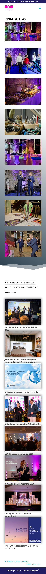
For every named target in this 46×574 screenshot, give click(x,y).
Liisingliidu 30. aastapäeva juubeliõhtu (18, 514)
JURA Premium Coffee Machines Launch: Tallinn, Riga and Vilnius (20, 360)
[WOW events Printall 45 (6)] (23, 226)
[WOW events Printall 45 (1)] (23, 74)
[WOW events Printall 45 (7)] (23, 256)
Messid (8, 287)
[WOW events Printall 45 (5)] (23, 196)
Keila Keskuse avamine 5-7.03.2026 (22, 424)
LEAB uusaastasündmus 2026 (19, 454)
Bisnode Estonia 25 (33, 564)
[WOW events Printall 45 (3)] (23, 135)
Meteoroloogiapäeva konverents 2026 (21, 393)
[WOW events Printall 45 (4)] (23, 165)
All (6, 282)
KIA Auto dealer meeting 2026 (19, 483)
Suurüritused (10, 292)
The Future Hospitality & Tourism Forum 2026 (21, 547)
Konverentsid (29, 282)
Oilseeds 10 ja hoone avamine (16, 561)
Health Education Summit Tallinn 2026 (21, 328)
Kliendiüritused (16, 282)
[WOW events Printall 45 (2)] (23, 104)
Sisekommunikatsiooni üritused (24, 287)
